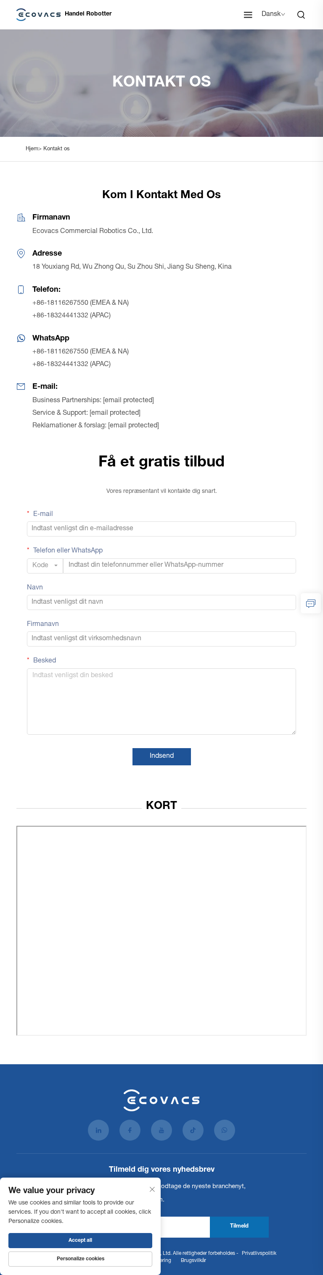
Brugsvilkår (193, 1260)
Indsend (162, 756)
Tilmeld (239, 1226)
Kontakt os (56, 149)
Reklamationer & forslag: (95, 426)
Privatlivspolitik (259, 1253)
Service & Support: (86, 413)
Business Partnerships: (93, 401)
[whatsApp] (224, 1130)
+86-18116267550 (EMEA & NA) (80, 303)
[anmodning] (311, 603)
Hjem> (34, 149)
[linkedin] (98, 1130)
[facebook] (129, 1130)
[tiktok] (193, 1130)
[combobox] (45, 565)
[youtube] (161, 1130)
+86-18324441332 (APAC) (71, 316)
